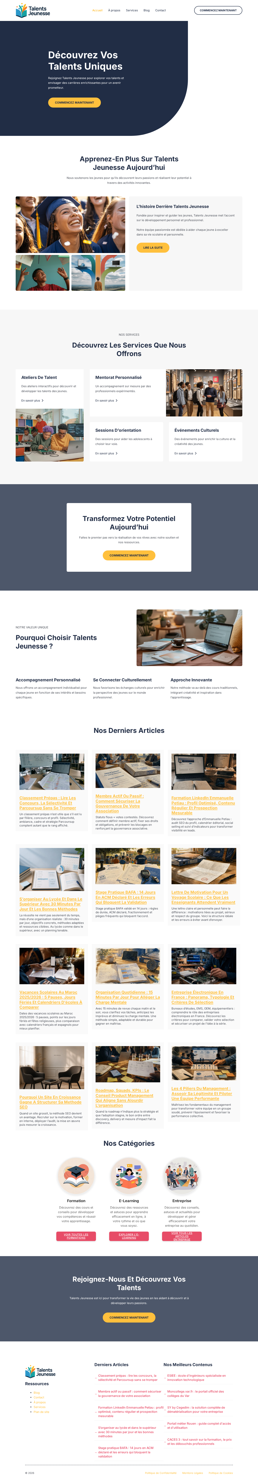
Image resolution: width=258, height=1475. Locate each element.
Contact (160, 10)
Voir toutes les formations (76, 1236)
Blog (147, 10)
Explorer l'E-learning (129, 1236)
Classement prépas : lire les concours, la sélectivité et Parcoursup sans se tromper (47, 803)
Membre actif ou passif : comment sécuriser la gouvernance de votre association (120, 803)
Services (132, 10)
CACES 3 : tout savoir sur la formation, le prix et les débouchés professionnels (199, 1442)
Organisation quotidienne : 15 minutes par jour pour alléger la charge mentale (128, 997)
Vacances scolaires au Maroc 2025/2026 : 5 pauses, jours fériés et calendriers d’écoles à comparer (50, 999)
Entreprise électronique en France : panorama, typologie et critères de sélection (202, 997)
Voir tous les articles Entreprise (181, 1236)
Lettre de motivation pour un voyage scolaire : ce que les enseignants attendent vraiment (203, 897)
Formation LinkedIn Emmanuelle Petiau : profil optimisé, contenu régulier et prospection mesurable (203, 805)
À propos (114, 10)
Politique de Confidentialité (161, 1472)
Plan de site (41, 1412)
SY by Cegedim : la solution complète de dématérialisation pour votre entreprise (196, 1409)
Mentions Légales (192, 1472)
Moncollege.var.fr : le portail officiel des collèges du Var (195, 1393)
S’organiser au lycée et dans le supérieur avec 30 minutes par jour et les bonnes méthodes (50, 904)
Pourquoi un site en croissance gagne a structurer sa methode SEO (50, 1102)
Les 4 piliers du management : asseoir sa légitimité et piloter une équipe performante (201, 1093)
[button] (218, 10)
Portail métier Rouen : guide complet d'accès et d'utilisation (199, 1426)
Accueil (97, 10)
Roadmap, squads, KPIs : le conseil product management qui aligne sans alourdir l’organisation (124, 1098)
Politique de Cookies (221, 1472)
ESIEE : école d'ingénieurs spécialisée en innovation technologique (196, 1378)
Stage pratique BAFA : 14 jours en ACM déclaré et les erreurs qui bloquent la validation (126, 897)
